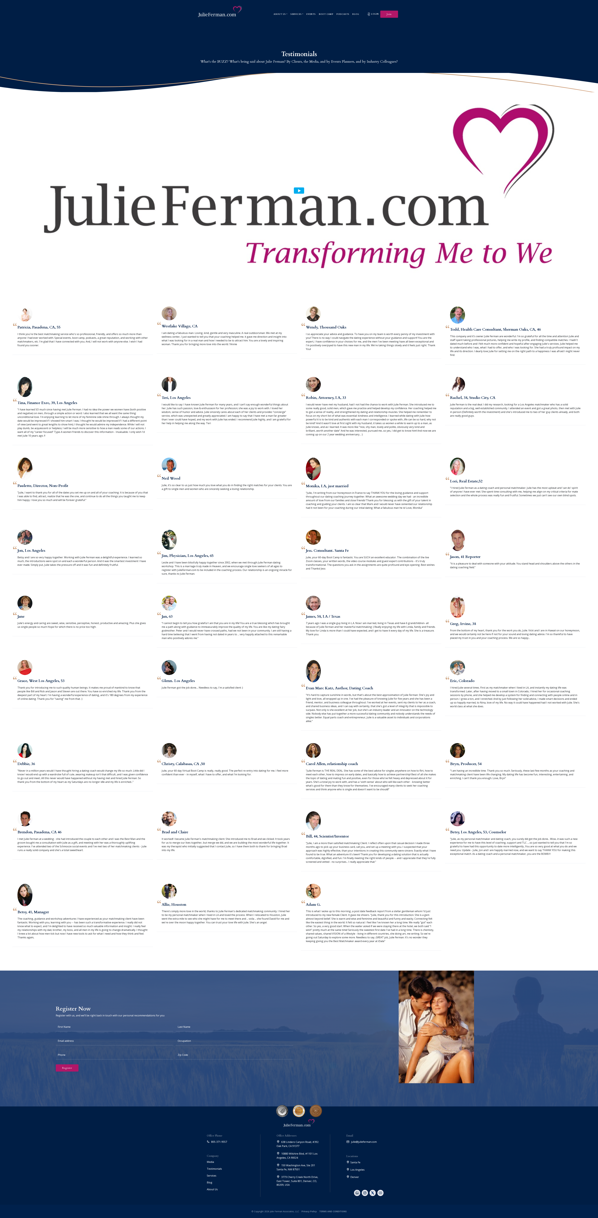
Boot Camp (326, 14)
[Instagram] (365, 1193)
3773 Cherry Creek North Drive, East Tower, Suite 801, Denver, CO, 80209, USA (297, 1181)
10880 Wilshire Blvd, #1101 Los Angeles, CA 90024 (297, 1155)
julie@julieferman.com (363, 1142)
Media (210, 1162)
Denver (354, 1177)
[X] (373, 1193)
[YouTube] (380, 1193)
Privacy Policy (309, 1211)
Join (389, 14)
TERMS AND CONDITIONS (333, 1211)
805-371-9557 (219, 1142)
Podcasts (342, 14)
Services (295, 14)
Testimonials (214, 1168)
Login (374, 14)
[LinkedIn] (357, 1193)
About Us (280, 14)
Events (311, 14)
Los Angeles (357, 1169)
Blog (355, 14)
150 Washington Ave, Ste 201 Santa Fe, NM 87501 (296, 1167)
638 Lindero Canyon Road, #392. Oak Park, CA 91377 (298, 1144)
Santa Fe (355, 1162)
